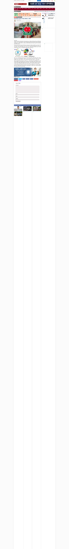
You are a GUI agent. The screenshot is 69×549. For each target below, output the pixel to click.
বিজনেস (41, 8)
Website (17, 98)
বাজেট (20, 8)
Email (17, 96)
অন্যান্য (52, 8)
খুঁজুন (39, 0)
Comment (17, 85)
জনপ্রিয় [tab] (52, 13)
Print (20, 80)
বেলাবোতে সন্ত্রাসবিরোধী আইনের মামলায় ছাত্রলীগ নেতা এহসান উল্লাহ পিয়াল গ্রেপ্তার (27, 109)
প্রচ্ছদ (15, 8)
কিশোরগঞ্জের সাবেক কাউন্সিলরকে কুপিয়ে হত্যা (29, 11)
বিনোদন (50, 8)
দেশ (32, 8)
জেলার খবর (25, 8)
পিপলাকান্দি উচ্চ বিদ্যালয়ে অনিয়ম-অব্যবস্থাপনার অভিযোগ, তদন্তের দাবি (17, 114)
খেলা (43, 8)
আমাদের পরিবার (16, 9)
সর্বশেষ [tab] (45, 13)
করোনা (17, 8)
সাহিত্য (46, 8)
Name (17, 93)
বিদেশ (35, 8)
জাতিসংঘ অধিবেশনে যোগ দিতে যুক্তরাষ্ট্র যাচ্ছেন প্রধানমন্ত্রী (50, 11)
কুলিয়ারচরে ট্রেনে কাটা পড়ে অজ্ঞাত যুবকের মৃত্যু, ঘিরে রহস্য (36, 109)
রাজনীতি (38, 8)
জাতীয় (22, 8)
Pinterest (16, 80)
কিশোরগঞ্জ (29, 8)
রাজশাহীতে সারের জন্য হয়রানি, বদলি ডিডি (39, 11)
